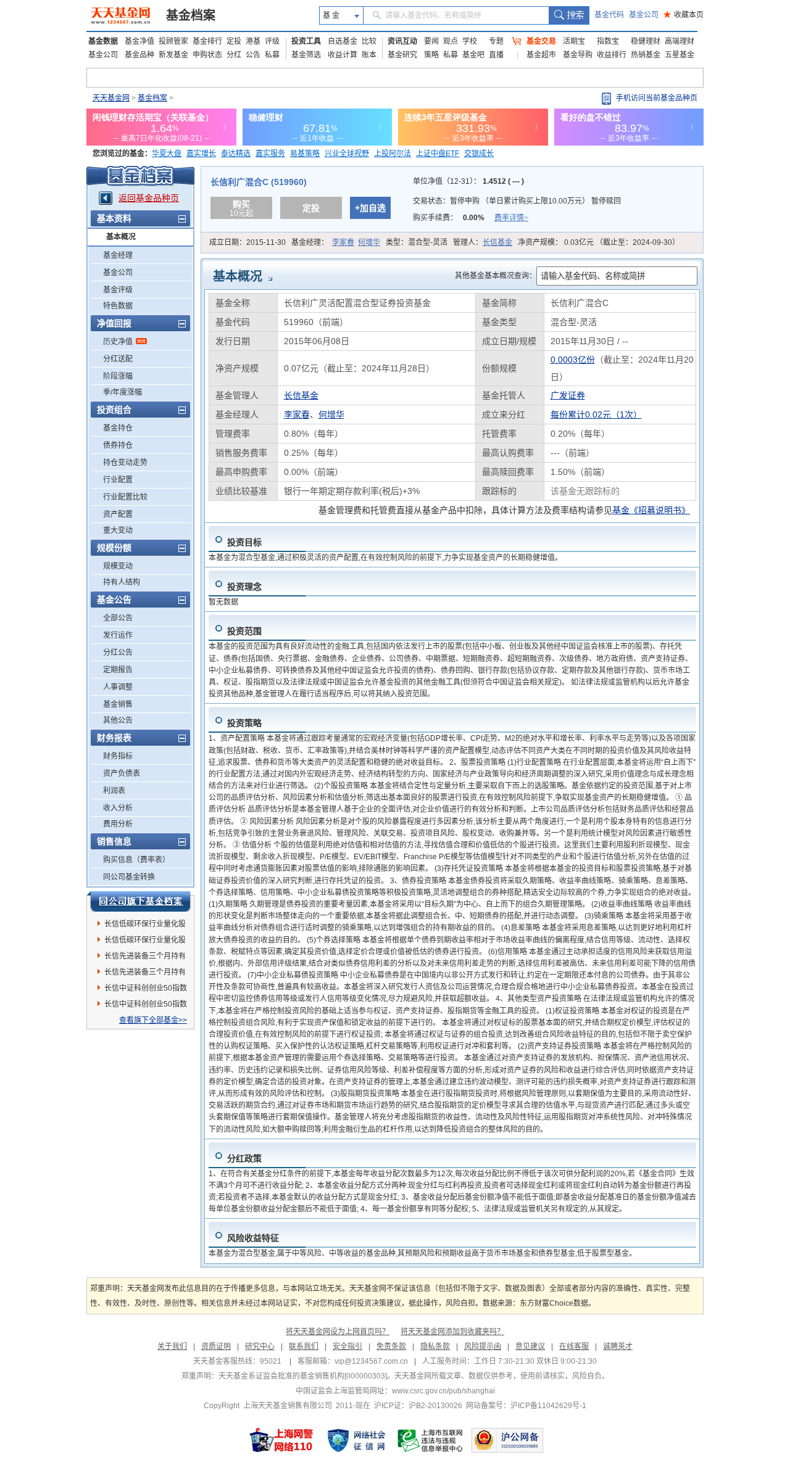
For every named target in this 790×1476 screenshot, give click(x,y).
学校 (469, 41)
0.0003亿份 (573, 360)
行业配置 (118, 480)
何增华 (369, 242)
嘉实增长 (201, 153)
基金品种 (139, 55)
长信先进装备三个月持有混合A (145, 958)
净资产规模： (599, 242)
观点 (450, 41)
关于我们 (172, 1346)
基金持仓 (118, 428)
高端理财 (679, 41)
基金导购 (577, 55)
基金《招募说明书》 (651, 510)
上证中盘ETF (437, 153)
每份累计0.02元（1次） (596, 414)
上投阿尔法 (392, 153)
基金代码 (609, 14)
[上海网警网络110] (281, 1440)
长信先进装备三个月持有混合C (145, 974)
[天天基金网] (121, 15)
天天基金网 (111, 98)
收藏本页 (683, 14)
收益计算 (342, 55)
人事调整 (118, 687)
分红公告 (118, 652)
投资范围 (244, 631)
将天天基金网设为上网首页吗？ (337, 1331)
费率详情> (511, 217)
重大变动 (118, 530)
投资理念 (244, 587)
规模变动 (118, 566)
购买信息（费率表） (136, 860)
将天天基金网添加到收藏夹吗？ (452, 1331)
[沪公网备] (507, 1440)
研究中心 (260, 1346)
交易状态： (517, 201)
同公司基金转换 (129, 877)
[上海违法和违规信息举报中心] (431, 1440)
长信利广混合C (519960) (258, 182)
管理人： (482, 242)
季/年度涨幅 (122, 392)
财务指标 (118, 756)
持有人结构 (121, 582)
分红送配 (118, 359)
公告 (253, 55)
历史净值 (118, 341)
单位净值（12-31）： (468, 181)
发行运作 (118, 635)
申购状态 (207, 55)
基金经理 (118, 255)
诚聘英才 (618, 1346)
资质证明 (216, 1346)
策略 (431, 55)
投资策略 (244, 723)
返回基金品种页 (148, 198)
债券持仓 (118, 445)
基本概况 (121, 237)
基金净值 (139, 41)
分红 (234, 55)
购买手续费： (470, 217)
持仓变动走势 (125, 462)
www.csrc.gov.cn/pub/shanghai (443, 1391)
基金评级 (118, 290)
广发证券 (568, 395)
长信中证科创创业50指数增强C (145, 990)
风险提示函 (482, 1346)
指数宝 (608, 41)
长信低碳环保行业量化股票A (145, 926)
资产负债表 (121, 773)
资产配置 (118, 514)
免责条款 (391, 1346)
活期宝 (574, 41)
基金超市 (541, 55)
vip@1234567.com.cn (371, 1361)
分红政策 (244, 1158)
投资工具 (306, 41)
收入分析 (118, 808)
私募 (272, 55)
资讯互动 (402, 41)
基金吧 (473, 55)
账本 (369, 55)
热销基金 (645, 55)
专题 (496, 41)
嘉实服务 (270, 153)
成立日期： (247, 242)
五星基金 (679, 55)
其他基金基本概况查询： (495, 275)
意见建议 (530, 1346)
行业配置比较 (125, 497)
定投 (234, 41)
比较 (369, 41)
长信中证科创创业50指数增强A (145, 1006)
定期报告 (118, 670)
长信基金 (497, 242)
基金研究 (402, 55)
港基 (253, 41)
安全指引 (347, 1346)
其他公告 (118, 720)
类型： (416, 242)
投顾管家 (173, 41)
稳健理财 (645, 41)
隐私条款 (435, 1346)
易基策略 (305, 153)
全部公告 (118, 618)
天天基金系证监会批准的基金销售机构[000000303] (302, 1376)
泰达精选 (236, 153)
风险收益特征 (253, 1238)
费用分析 (118, 824)
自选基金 (342, 41)
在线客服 (574, 1346)
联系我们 (303, 1346)
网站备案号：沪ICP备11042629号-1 (526, 1405)
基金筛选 (306, 55)
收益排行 (611, 55)
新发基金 (173, 55)
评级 (272, 41)
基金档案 (190, 15)
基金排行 (207, 41)
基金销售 (118, 704)
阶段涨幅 (118, 376)
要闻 (431, 41)
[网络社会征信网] (356, 1440)
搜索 (569, 15)
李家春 (343, 242)
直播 (496, 55)
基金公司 (644, 14)
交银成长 (479, 153)
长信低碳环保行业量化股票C (145, 942)
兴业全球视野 (347, 153)
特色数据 (118, 306)
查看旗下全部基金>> (153, 1020)
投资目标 (244, 542)
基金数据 (103, 41)
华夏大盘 (166, 153)
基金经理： (335, 242)
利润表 (114, 790)
